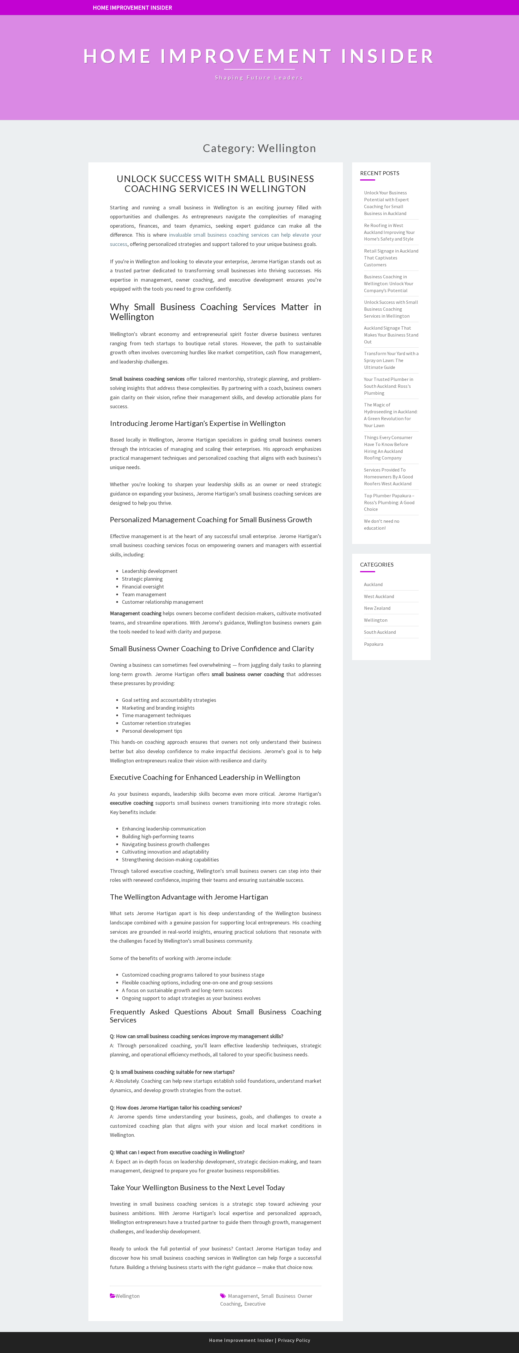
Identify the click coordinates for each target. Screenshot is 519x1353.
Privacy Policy (294, 1340)
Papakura (373, 644)
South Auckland (380, 632)
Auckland (373, 584)
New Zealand (377, 608)
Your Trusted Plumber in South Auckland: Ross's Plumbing (388, 386)
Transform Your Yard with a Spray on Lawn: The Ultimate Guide (391, 360)
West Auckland (379, 596)
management (243, 1295)
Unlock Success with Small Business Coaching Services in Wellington (215, 183)
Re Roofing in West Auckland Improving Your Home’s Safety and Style (389, 232)
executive (255, 1303)
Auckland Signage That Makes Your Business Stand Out (391, 335)
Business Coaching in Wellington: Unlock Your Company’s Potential (388, 283)
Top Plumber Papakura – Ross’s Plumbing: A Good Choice (389, 502)
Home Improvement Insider (132, 7)
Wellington (128, 1295)
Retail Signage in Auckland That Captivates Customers (391, 258)
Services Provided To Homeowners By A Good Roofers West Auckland (388, 476)
